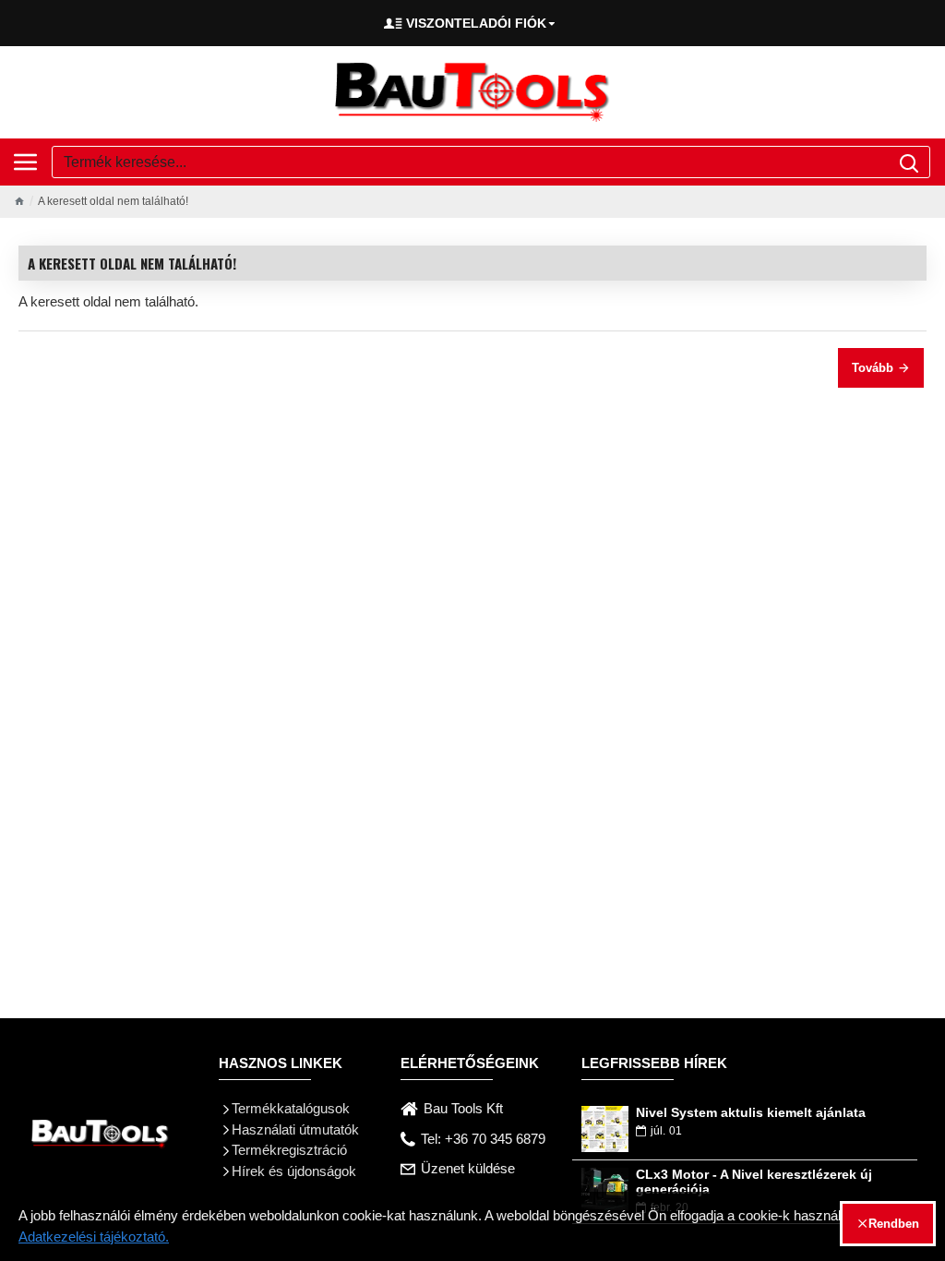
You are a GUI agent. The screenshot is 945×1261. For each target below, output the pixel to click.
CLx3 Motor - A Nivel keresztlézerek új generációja (754, 1181)
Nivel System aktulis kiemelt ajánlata (751, 1113)
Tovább (872, 368)
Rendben (893, 1224)
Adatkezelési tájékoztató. (93, 1236)
